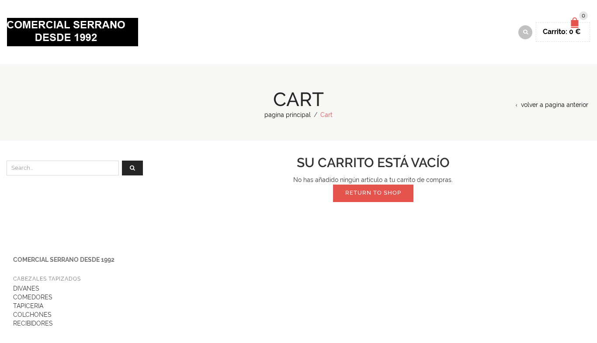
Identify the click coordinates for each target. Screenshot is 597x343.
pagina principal (287, 114)
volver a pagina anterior (554, 104)
